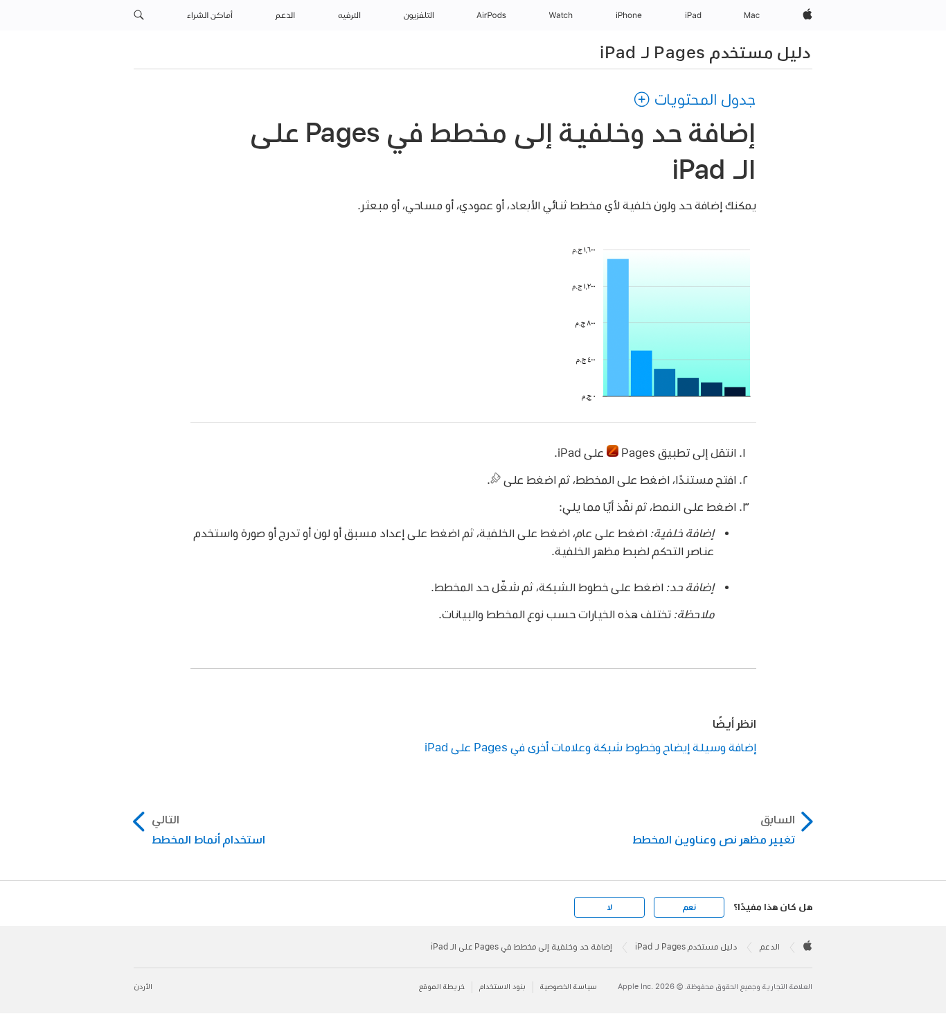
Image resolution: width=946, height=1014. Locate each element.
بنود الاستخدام (502, 986)
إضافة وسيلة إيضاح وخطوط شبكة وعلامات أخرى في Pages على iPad (590, 747)
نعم (689, 907)
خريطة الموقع (442, 986)
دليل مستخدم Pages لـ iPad (705, 52)
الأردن (143, 986)
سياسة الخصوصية (568, 986)
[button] (139, 15)
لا (609, 907)
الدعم (770, 947)
